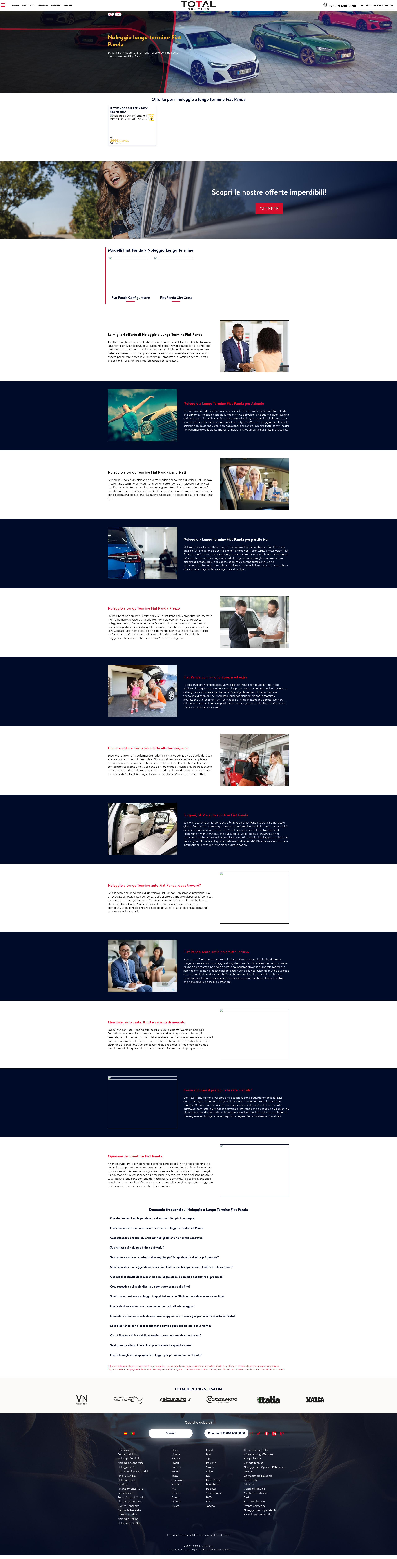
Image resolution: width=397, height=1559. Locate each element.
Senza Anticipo (127, 1454)
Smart (175, 1462)
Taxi (246, 1497)
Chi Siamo (124, 1450)
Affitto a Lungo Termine (258, 1454)
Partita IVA (28, 5)
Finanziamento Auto (130, 1488)
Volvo (209, 1471)
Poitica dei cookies (220, 1549)
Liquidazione (126, 1493)
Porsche (211, 1462)
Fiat (118, 14)
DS (208, 1475)
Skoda (210, 1467)
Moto (15, 5)
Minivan (249, 1484)
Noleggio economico (131, 1462)
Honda (176, 1454)
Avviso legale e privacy (196, 1549)
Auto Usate (251, 1480)
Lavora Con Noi (127, 1475)
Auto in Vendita (127, 1514)
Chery (175, 1497)
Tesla (175, 1475)
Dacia (175, 1450)
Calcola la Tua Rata (129, 1510)
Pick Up (249, 1471)
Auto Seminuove (254, 1501)
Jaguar (176, 1458)
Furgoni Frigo (252, 1458)
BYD (209, 1497)
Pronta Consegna (128, 1505)
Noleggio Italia (127, 1480)
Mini (208, 1454)
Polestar (211, 1488)
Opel (209, 1458)
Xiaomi (176, 1493)
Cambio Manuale (254, 1488)
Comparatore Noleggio (258, 1475)
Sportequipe (214, 1493)
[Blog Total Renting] (282, 1434)
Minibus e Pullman (255, 1493)
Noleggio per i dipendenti (260, 1510)
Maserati (177, 1484)
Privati (55, 5)
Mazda (210, 1450)
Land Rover (213, 1480)
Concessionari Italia (256, 1450)
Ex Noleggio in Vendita (258, 1514)
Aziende (43, 5)
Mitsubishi (212, 1484)
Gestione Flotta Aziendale (133, 1471)
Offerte (68, 5)
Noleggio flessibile (129, 1458)
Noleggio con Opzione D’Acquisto (264, 1467)
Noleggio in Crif (127, 1467)
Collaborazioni (174, 1549)
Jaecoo (210, 1505)
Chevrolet (178, 1480)
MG (174, 1488)
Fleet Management (130, 1501)
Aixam (175, 1505)
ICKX (209, 1501)
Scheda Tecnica (253, 1462)
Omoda (176, 1501)
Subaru (176, 1467)
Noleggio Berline (128, 1518)
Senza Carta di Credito (131, 1497)
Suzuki (176, 1471)
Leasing (122, 1484)
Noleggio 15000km (129, 1523)
